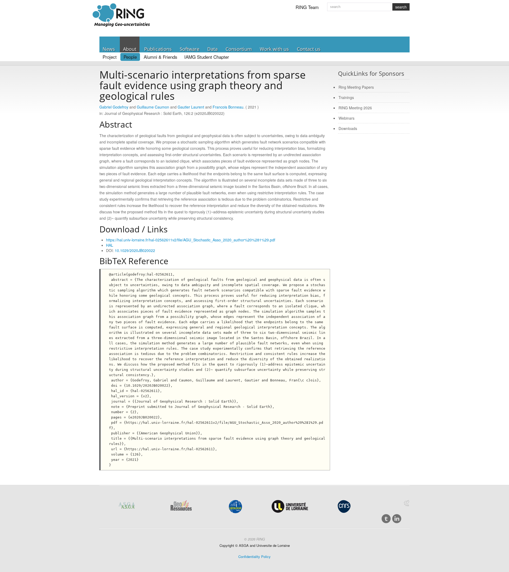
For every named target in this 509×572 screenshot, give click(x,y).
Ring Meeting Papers (356, 87)
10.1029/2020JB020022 (135, 250)
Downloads (348, 128)
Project (110, 56)
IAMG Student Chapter (206, 56)
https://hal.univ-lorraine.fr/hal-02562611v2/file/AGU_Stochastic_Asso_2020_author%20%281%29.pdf (190, 239)
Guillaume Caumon (153, 107)
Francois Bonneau (228, 107)
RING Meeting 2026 (355, 107)
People (130, 56)
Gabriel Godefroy (113, 107)
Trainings (346, 97)
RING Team (307, 7)
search (401, 7)
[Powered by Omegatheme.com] (406, 503)
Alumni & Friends (160, 56)
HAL (109, 245)
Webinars (346, 118)
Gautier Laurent (191, 107)
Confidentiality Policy (254, 556)
